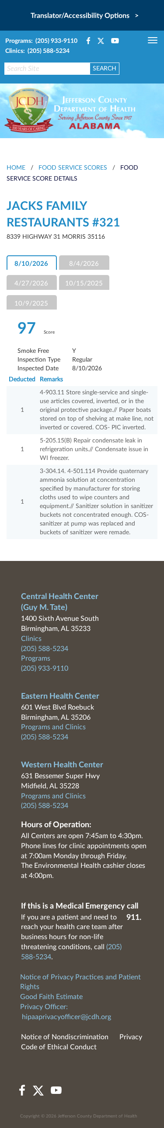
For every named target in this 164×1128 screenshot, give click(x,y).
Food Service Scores (72, 168)
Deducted (22, 379)
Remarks (51, 379)
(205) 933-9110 (44, 668)
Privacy (130, 1037)
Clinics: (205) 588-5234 (37, 51)
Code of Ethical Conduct (59, 1047)
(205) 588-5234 (44, 648)
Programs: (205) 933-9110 (41, 41)
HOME (16, 168)
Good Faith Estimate (51, 996)
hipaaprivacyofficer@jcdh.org (66, 1016)
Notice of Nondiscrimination (64, 1037)
